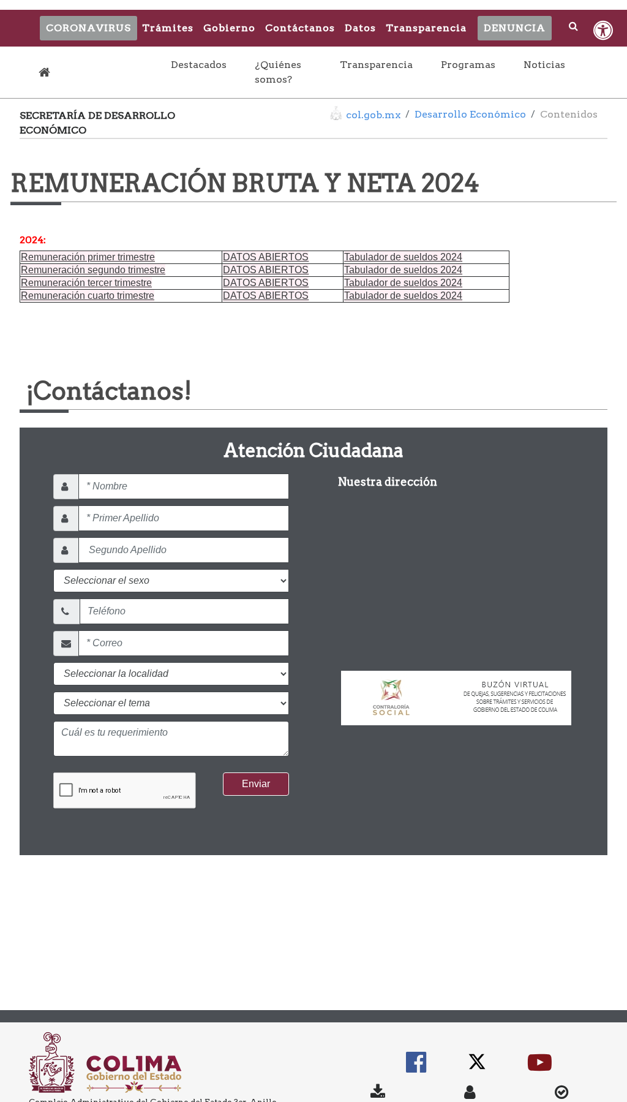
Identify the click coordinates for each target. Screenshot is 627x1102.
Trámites (167, 28)
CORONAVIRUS (88, 28)
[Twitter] (477, 1068)
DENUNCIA (515, 28)
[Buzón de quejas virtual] (456, 692)
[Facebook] (416, 1068)
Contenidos (569, 114)
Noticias (544, 64)
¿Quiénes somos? (278, 72)
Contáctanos (300, 28)
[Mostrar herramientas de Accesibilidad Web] (603, 30)
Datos (360, 28)
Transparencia (426, 28)
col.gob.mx (373, 115)
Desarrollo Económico (470, 114)
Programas (468, 64)
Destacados (201, 64)
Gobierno (229, 28)
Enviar (256, 784)
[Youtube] (540, 1068)
